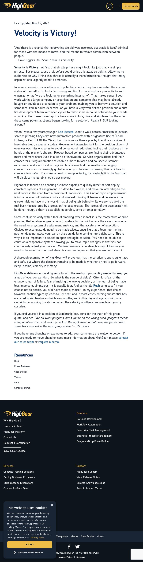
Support (81, 466)
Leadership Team (13, 426)
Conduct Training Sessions (18, 471)
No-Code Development (89, 419)
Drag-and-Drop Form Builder (93, 441)
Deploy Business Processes (19, 477)
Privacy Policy (65, 557)
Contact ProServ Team (16, 488)
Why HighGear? (12, 420)
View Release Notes (88, 477)
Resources (23, 355)
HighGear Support (87, 471)
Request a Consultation (16, 443)
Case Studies (21, 371)
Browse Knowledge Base (91, 483)
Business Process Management (94, 436)
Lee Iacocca (66, 132)
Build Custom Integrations (18, 483)
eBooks (74, 536)
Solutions (82, 413)
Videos (17, 377)
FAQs (17, 382)
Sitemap (81, 557)
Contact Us (9, 437)
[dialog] (29, 530)
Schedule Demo (22, 388)
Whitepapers (61, 536)
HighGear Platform (14, 432)
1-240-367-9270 (17, 451)
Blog (16, 361)
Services (8, 466)
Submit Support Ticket (89, 488)
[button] (29, 552)
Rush (96, 286)
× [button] (52, 505)
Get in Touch (131, 6)
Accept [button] (29, 544)
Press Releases (22, 366)
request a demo (48, 342)
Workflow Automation (89, 424)
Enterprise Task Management (93, 430)
